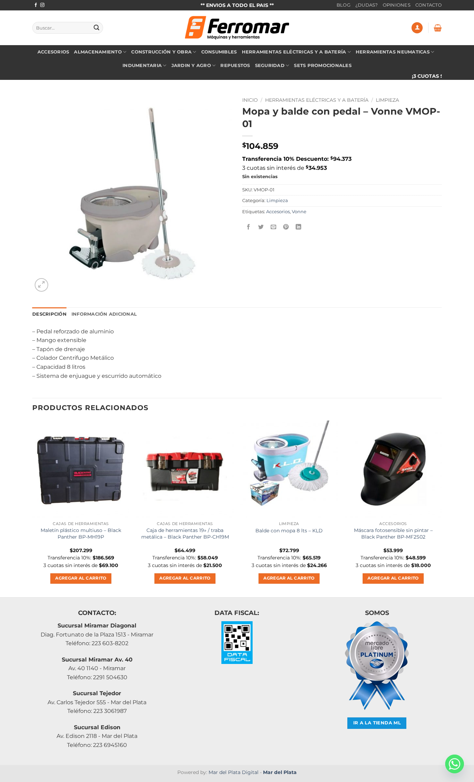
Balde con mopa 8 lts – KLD (289, 530)
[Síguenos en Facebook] (36, 5)
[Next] (441, 508)
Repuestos (235, 65)
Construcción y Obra (161, 52)
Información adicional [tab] (104, 314)
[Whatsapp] (454, 764)
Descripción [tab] (49, 314)
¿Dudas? (366, 5)
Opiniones (396, 5)
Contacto (428, 5)
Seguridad (270, 65)
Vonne (299, 211)
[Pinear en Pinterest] (286, 227)
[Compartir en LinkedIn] (298, 227)
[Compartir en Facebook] (248, 227)
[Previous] (32, 508)
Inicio (250, 100)
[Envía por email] (273, 227)
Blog (343, 5)
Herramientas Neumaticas (393, 52)
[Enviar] (96, 28)
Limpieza (387, 100)
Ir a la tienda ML (377, 722)
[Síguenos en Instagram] (42, 5)
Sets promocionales (323, 65)
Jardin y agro (191, 65)
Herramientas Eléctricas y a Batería (294, 52)
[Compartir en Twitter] (261, 227)
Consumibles (219, 52)
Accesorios (53, 52)
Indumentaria (142, 65)
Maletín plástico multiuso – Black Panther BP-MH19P (81, 533)
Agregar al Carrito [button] (80, 578)
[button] (417, 28)
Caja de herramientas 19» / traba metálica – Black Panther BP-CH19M (185, 533)
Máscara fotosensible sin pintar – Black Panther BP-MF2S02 (393, 533)
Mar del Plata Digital (234, 772)
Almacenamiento (98, 52)
